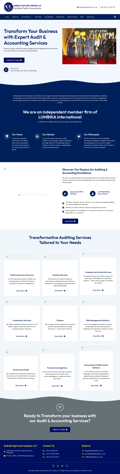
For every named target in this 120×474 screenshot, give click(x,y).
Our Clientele (49, 17)
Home (7, 17)
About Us (15, 17)
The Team (38, 17)
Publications (60, 17)
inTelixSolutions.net (86, 470)
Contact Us (90, 17)
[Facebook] (53, 466)
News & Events (72, 17)
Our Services (26, 17)
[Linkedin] (62, 466)
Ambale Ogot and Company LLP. (50, 470)
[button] (31, 17)
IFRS (82, 17)
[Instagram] (58, 466)
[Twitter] (67, 466)
